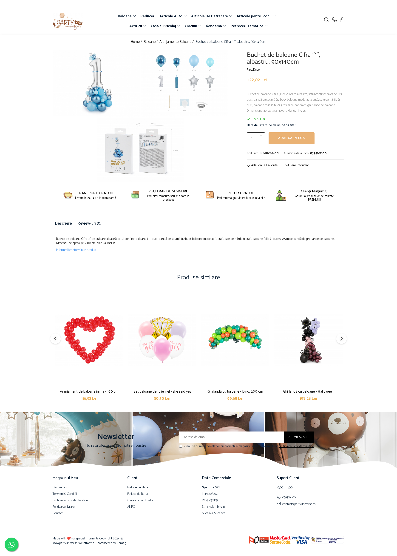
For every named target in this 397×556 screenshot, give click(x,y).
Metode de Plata (137, 487)
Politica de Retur (137, 494)
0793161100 (289, 497)
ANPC (131, 507)
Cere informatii (299, 165)
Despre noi (60, 487)
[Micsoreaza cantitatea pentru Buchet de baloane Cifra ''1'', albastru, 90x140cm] (261, 141)
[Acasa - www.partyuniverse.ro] (79, 21)
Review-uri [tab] (89, 223)
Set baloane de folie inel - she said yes (162, 391)
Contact (58, 513)
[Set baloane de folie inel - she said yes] (162, 340)
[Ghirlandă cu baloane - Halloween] (308, 340)
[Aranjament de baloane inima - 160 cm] (89, 340)
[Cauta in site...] (326, 20)
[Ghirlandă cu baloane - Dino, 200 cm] (235, 340)
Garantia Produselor (140, 500)
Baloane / (151, 42)
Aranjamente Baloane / (177, 42)
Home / (137, 42)
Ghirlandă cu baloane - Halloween (308, 391)
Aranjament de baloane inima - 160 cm (89, 391)
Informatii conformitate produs (76, 250)
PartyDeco (253, 70)
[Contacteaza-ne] (334, 20)
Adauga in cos (291, 138)
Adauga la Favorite (264, 165)
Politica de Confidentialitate (296, 446)
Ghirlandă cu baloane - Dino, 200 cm (235, 391)
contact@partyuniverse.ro (298, 504)
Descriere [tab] (63, 223)
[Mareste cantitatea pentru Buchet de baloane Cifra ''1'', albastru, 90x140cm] (261, 135)
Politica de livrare (64, 507)
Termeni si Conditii (65, 494)
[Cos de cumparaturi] (342, 20)
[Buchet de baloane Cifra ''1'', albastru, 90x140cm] (96, 83)
